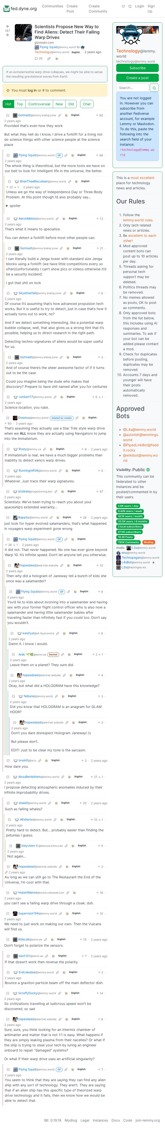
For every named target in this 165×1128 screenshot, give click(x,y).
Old (71, 104)
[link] (48, 58)
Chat (87, 104)
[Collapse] (7, 115)
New (59, 104)
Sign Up (151, 8)
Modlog (148, 542)
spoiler (15, 205)
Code (127, 1120)
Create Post (72, 8)
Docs (116, 1120)
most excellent (142, 178)
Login (139, 6)
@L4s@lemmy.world (139, 429)
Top (20, 104)
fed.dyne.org (24, 8)
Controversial (39, 104)
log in (32, 90)
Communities (52, 6)
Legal (85, 1120)
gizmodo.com (44, 42)
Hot (8, 104)
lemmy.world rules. (138, 220)
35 (41, 58)
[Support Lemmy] (123, 6)
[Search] (130, 6)
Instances (100, 1120)
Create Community (98, 8)
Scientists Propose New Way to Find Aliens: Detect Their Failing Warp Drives (67, 32)
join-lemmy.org (148, 1120)
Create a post (137, 78)
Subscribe (138, 68)
